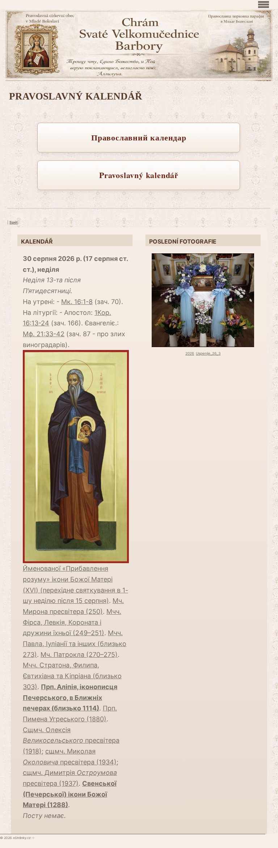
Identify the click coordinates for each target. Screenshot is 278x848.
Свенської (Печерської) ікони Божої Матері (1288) (70, 794)
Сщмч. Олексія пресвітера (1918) (71, 740)
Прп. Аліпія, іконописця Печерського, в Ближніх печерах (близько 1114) (70, 697)
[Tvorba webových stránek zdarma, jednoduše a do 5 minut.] (33, 838)
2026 (189, 353)
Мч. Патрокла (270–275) (79, 654)
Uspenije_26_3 (208, 353)
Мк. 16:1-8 (77, 301)
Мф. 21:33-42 (43, 334)
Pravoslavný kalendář (138, 175)
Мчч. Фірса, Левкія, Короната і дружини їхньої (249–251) (72, 622)
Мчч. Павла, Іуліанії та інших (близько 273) (74, 643)
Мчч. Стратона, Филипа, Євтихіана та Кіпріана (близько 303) (72, 675)
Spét (13, 222)
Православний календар (138, 137)
